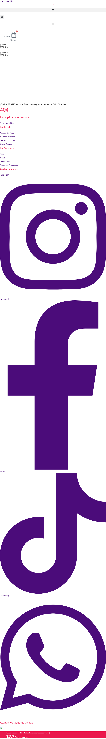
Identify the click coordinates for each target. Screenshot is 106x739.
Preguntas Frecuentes (9, 165)
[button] (53, 10)
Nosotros (3, 158)
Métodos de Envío (7, 137)
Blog (2, 154)
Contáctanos (5, 161)
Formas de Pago (7, 133)
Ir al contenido (6, 1)
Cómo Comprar (6, 144)
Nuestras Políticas (7, 140)
